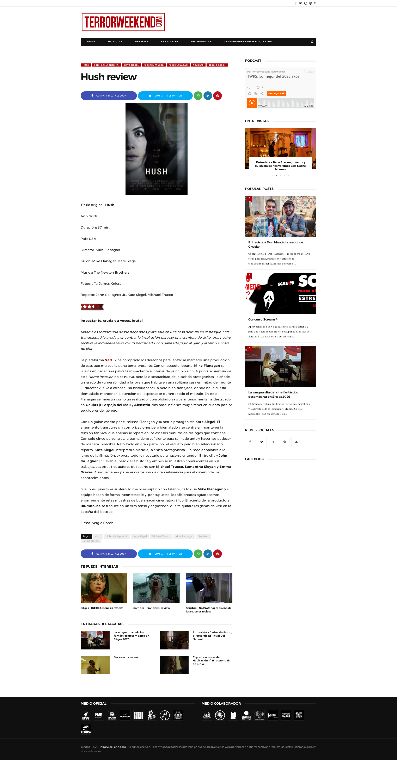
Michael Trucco (154, 65)
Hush (86, 65)
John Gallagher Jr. (106, 65)
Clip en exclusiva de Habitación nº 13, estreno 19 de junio (211, 661)
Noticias (115, 42)
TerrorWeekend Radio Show (248, 42)
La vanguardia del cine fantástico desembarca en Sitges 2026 (131, 636)
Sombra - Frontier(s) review (151, 608)
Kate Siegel (131, 65)
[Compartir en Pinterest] (217, 95)
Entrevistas (201, 42)
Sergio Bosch (217, 65)
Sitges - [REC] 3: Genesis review (102, 608)
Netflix (110, 360)
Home (91, 42)
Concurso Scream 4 (262, 319)
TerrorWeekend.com (112, 747)
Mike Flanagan (178, 65)
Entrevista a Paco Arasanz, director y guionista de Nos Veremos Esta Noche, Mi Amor (280, 166)
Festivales (170, 42)
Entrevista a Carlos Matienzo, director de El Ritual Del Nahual (212, 636)
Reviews (142, 42)
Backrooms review (126, 657)
